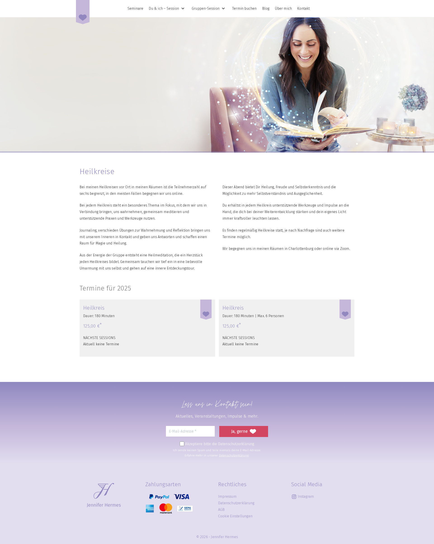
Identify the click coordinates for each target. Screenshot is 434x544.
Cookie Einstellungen (235, 516)
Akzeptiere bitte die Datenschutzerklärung (219, 444)
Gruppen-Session (205, 8)
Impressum (227, 496)
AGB (221, 509)
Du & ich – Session (164, 8)
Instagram (306, 496)
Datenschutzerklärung (234, 455)
